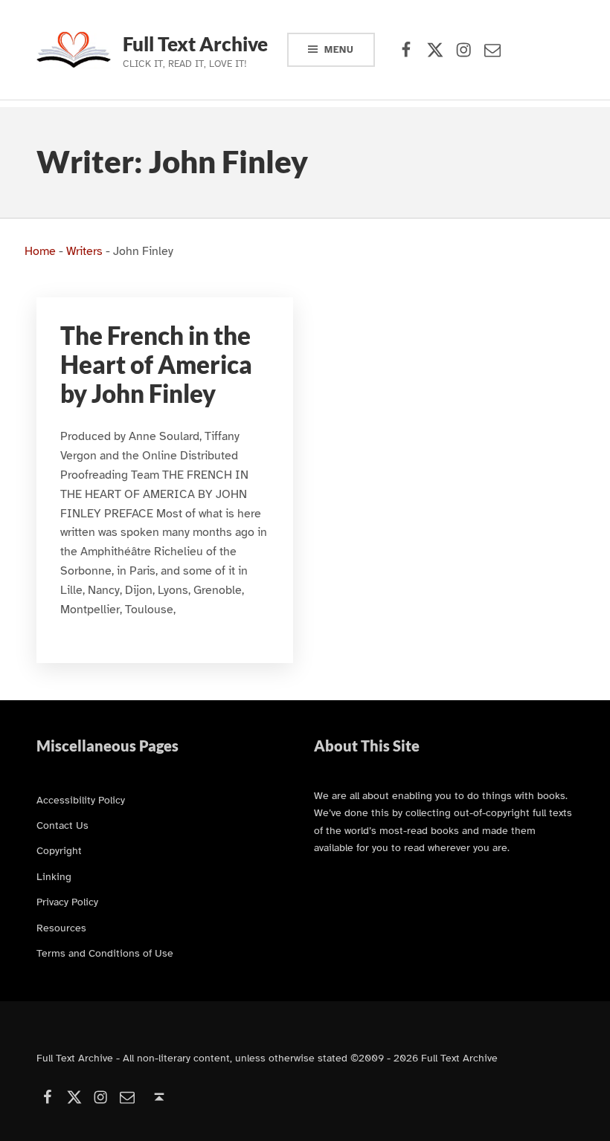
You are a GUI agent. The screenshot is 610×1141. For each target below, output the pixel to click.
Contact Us (62, 825)
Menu (339, 50)
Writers (84, 251)
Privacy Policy (67, 901)
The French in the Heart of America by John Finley (156, 364)
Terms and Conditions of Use (104, 953)
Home (40, 251)
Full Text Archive (195, 44)
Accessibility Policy (80, 800)
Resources (61, 927)
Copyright (59, 850)
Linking (53, 876)
